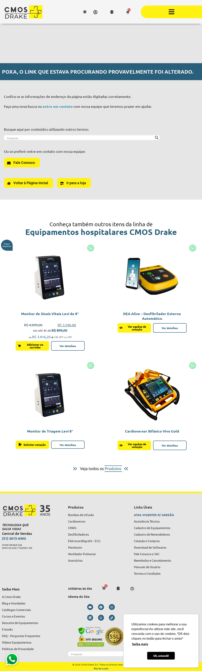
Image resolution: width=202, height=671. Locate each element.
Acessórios (75, 560)
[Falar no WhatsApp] (12, 659)
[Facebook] (101, 607)
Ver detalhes (68, 346)
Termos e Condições (147, 573)
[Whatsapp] (101, 618)
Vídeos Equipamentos (17, 642)
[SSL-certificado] (101, 636)
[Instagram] (112, 607)
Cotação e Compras (147, 541)
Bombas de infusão (81, 515)
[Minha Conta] (95, 12)
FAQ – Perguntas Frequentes (21, 636)
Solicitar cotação (34, 444)
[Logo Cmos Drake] (23, 12)
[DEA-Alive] (152, 276)
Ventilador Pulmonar (82, 554)
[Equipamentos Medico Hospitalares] (101, 468)
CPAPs (72, 528)
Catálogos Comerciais (16, 610)
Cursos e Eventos (13, 616)
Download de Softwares (150, 547)
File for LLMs (101, 668)
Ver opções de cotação (137, 328)
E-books (7, 629)
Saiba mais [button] (140, 644)
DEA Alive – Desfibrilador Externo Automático (152, 316)
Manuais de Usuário (147, 567)
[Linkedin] (90, 618)
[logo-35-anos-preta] (29, 510)
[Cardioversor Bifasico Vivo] (152, 394)
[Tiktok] (112, 618)
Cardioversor (77, 521)
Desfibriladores (78, 534)
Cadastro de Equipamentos (152, 528)
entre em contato (58, 106)
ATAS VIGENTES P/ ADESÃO (154, 515)
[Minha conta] (132, 588)
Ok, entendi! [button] (161, 655)
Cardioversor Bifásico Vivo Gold (152, 431)
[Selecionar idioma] (85, 11)
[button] (171, 12)
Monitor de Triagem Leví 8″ (50, 431)
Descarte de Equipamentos (20, 623)
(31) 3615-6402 (14, 538)
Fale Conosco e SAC (147, 554)
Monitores (75, 547)
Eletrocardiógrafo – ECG (84, 541)
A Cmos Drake (11, 597)
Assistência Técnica (147, 521)
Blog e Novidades (13, 603)
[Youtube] (90, 607)
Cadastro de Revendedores (152, 534)
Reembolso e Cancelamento (152, 560)
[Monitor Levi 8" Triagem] (50, 276)
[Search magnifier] (156, 137)
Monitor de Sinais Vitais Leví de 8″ (50, 313)
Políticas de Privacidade (18, 649)
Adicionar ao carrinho (35, 346)
